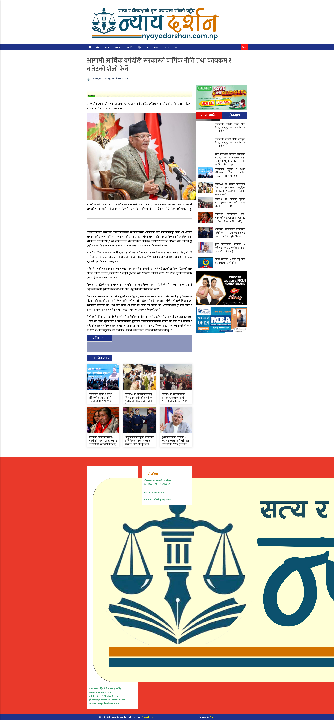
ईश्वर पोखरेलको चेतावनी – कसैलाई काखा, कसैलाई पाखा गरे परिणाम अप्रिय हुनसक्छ (175, 440)
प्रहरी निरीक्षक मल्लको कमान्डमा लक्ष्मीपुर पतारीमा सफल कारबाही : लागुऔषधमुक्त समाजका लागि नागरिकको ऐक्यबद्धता (230, 159)
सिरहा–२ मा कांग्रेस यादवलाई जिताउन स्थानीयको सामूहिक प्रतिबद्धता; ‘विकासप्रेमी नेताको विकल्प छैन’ (139, 399)
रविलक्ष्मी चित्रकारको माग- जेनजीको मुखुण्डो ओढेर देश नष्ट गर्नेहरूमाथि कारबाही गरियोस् (103, 440)
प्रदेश (156, 47)
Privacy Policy (148, 717)
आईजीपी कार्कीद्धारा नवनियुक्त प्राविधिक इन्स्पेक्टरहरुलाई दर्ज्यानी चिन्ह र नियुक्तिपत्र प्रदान (139, 442)
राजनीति (128, 47)
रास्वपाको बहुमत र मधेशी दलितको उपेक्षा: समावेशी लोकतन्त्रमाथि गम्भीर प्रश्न (100, 397)
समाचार (107, 47)
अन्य (176, 47)
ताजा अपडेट (209, 115)
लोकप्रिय (234, 115)
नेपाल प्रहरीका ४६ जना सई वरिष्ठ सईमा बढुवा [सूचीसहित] (230, 261)
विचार (167, 47)
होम (97, 47)
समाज (117, 47)
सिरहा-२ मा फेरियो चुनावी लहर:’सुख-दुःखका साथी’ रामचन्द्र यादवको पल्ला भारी (174, 397)
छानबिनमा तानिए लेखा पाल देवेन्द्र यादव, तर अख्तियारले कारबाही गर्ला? (230, 127)
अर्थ (147, 47)
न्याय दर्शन (97, 79)
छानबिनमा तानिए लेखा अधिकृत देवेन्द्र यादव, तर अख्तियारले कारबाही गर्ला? (230, 142)
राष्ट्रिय (139, 47)
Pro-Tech (214, 717)
